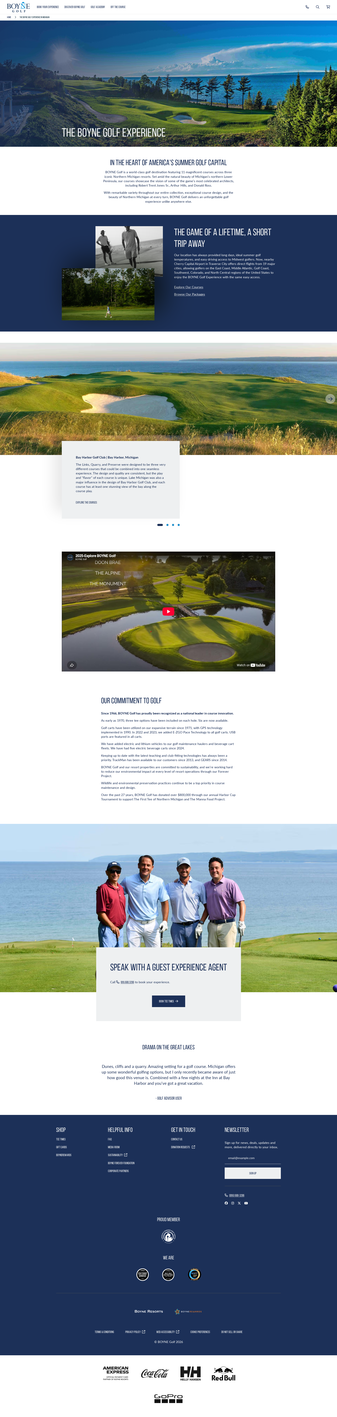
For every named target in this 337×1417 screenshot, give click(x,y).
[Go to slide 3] (173, 525)
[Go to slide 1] (160, 525)
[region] (168, 399)
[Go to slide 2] (167, 525)
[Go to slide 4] (179, 525)
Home (9, 17)
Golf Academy (98, 7)
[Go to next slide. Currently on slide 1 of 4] (330, 399)
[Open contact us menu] (307, 7)
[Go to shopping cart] (328, 7)
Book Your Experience (48, 7)
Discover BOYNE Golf (74, 7)
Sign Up (252, 1173)
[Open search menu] (317, 7)
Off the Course (118, 7)
